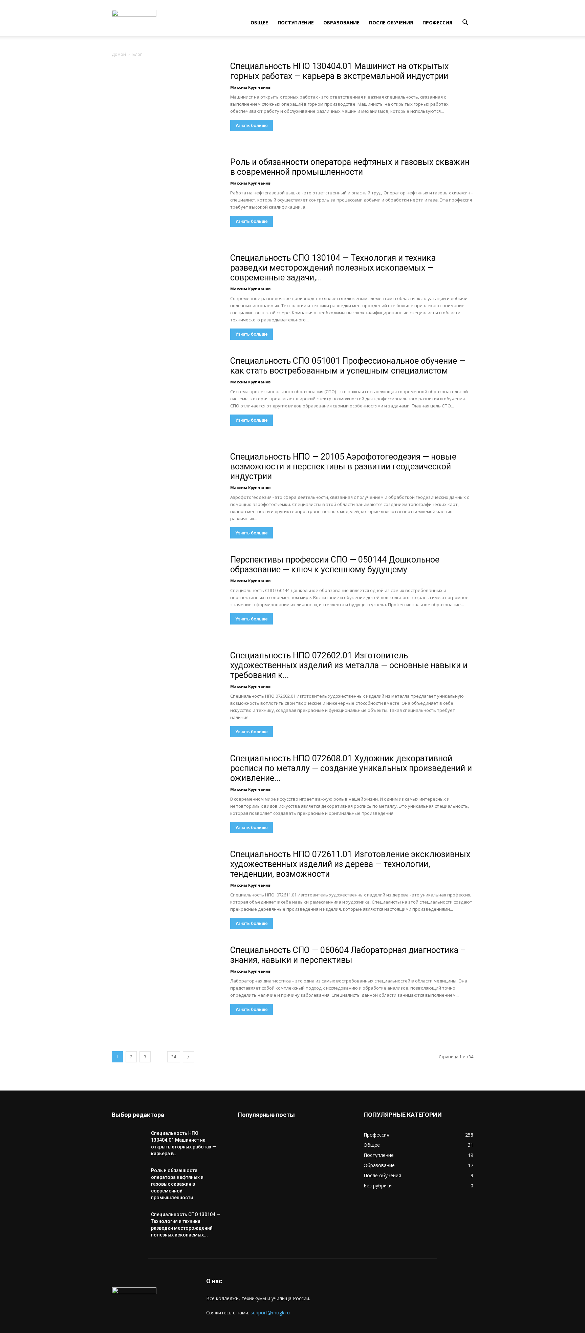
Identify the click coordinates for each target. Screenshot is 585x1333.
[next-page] (188, 1056)
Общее (259, 22)
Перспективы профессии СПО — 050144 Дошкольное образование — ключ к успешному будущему (334, 564)
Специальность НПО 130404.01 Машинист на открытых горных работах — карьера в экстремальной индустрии (339, 71)
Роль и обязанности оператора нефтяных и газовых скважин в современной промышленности (350, 167)
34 (173, 1057)
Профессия (437, 22)
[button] (465, 23)
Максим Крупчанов (250, 87)
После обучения (391, 22)
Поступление (296, 22)
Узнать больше (251, 125)
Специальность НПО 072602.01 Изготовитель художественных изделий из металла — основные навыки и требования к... (349, 665)
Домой (119, 54)
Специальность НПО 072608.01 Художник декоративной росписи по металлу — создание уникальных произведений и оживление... (351, 768)
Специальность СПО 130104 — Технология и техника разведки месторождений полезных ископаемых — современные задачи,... (333, 267)
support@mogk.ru (270, 1312)
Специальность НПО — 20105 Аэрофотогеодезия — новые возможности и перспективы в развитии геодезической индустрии (343, 466)
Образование (341, 22)
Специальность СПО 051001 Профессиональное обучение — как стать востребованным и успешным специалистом (347, 366)
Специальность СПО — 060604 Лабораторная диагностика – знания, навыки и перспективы (348, 955)
